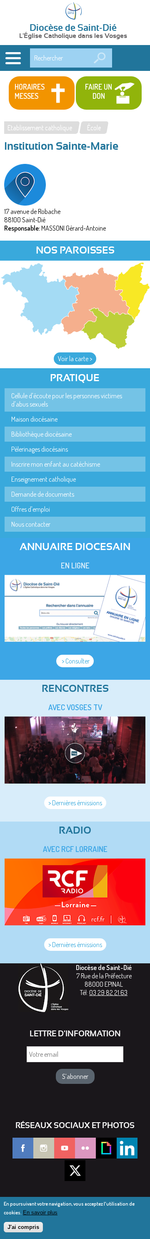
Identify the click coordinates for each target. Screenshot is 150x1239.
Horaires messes (30, 91)
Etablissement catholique (40, 127)
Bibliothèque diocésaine (41, 434)
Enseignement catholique (43, 479)
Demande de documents (42, 494)
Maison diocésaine (34, 419)
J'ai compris (23, 1227)
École (94, 127)
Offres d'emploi (30, 509)
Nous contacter (30, 524)
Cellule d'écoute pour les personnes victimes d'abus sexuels (66, 400)
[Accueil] (75, 11)
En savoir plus (40, 1212)
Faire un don (98, 91)
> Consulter (75, 661)
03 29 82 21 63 (108, 992)
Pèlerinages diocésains (39, 449)
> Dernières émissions (75, 803)
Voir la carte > (75, 358)
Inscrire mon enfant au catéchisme (55, 464)
